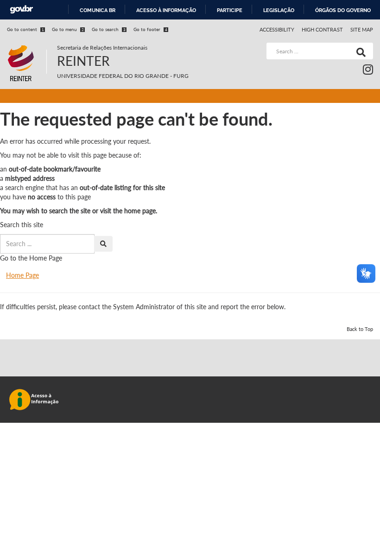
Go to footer (150, 29)
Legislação (278, 10)
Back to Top (360, 329)
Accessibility (277, 29)
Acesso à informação (166, 10)
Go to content (25, 29)
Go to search (109, 29)
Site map (361, 29)
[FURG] (26, 46)
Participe (229, 10)
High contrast (322, 29)
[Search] (359, 51)
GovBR (21, 9)
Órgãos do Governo (343, 10)
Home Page (22, 275)
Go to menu (68, 29)
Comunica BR (97, 10)
